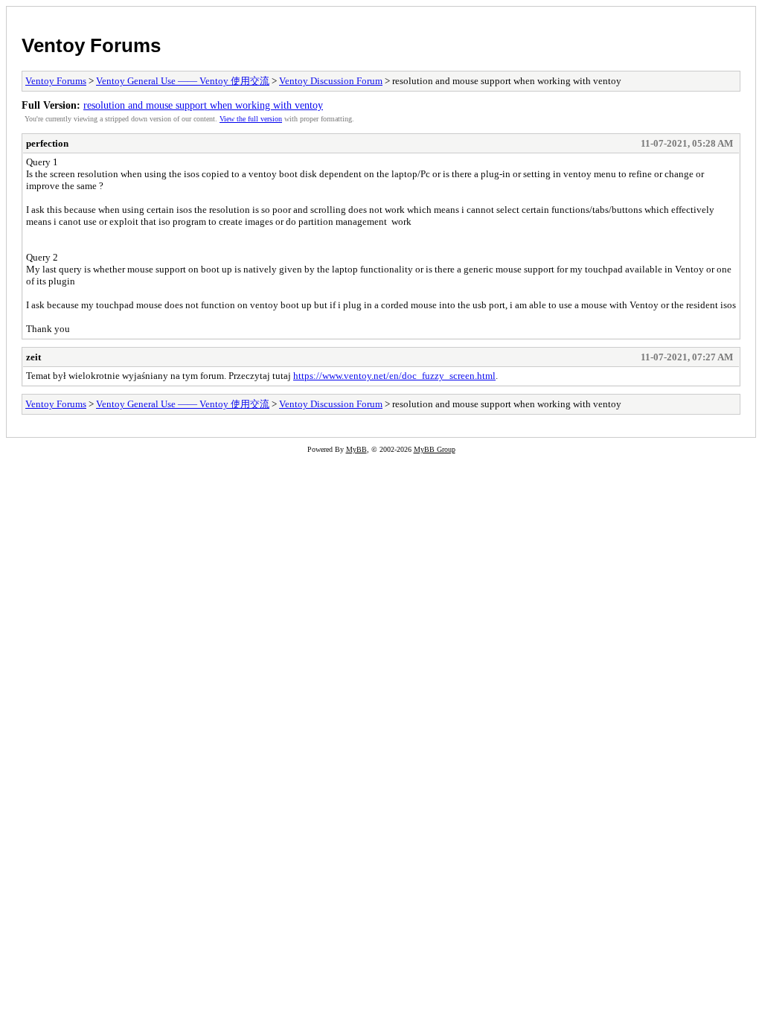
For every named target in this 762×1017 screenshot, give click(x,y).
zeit (33, 357)
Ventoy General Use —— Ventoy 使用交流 (182, 80)
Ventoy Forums (91, 45)
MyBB (356, 449)
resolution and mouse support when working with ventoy (203, 105)
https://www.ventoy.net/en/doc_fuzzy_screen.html (394, 375)
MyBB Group (434, 449)
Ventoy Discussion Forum (330, 80)
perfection (47, 143)
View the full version (251, 119)
